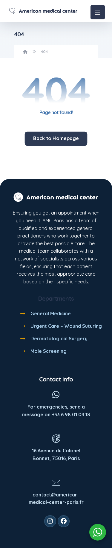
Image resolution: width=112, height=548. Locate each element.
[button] (97, 12)
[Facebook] (64, 521)
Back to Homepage (56, 138)
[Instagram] (50, 521)
